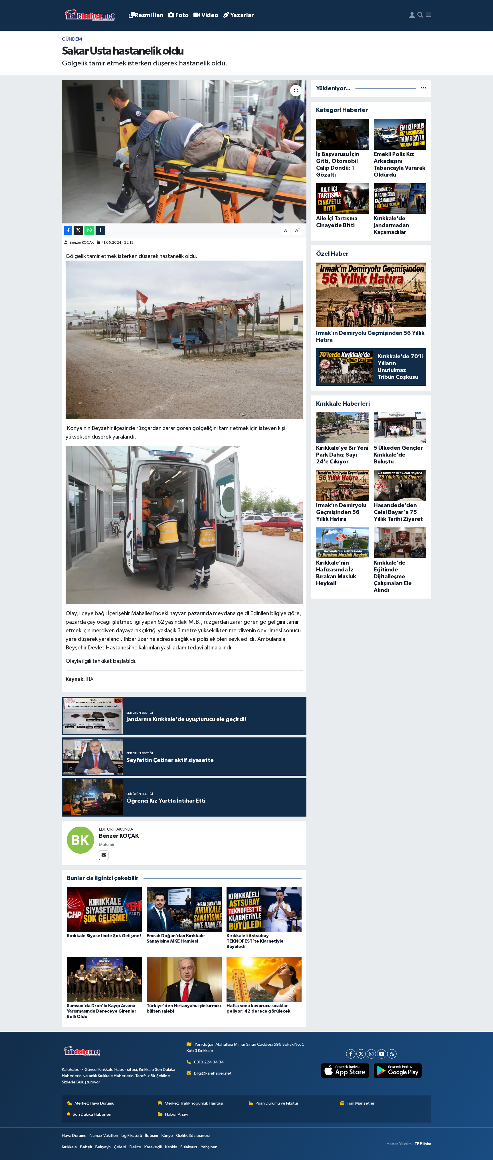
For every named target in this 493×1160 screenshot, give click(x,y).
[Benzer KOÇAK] (80, 839)
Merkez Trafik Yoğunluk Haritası (194, 1103)
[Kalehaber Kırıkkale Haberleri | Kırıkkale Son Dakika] (92, 16)
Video (209, 15)
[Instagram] (371, 1054)
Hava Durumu (74, 1135)
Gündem (72, 39)
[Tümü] (423, 88)
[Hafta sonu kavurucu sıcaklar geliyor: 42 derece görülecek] (264, 979)
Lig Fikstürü (132, 1135)
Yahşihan (209, 1147)
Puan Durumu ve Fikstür (277, 1103)
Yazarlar (242, 15)
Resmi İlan (149, 15)
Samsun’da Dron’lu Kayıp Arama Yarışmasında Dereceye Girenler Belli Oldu (101, 1011)
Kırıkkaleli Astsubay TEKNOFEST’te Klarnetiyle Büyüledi (255, 941)
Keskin (171, 1147)
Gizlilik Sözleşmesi (193, 1135)
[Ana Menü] (428, 15)
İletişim (151, 1135)
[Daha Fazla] (100, 230)
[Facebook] (350, 1054)
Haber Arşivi (176, 1114)
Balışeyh (103, 1147)
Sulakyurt (188, 1147)
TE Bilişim (423, 1144)
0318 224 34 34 (209, 1062)
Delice (135, 1147)
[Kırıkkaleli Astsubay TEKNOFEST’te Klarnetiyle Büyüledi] (264, 909)
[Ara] (420, 15)
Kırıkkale (69, 1147)
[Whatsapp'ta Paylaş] (89, 230)
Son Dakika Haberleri (92, 1114)
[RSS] (392, 1054)
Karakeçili (153, 1147)
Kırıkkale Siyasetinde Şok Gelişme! (104, 935)
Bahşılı (86, 1147)
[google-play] (397, 1070)
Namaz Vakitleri (104, 1135)
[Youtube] (381, 1054)
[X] (361, 1054)
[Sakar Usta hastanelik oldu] (184, 151)
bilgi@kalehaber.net (213, 1073)
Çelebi (120, 1147)
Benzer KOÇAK (82, 243)
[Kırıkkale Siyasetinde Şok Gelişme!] (104, 909)
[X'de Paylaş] (78, 230)
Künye (167, 1135)
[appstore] (345, 1070)
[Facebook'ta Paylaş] (68, 230)
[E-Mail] (103, 855)
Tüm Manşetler (361, 1103)
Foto (182, 15)
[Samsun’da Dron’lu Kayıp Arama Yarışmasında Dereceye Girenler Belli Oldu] (104, 979)
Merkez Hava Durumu (94, 1103)
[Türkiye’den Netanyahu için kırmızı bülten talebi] (184, 979)
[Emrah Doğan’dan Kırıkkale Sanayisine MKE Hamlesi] (184, 909)
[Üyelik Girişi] (412, 15)
